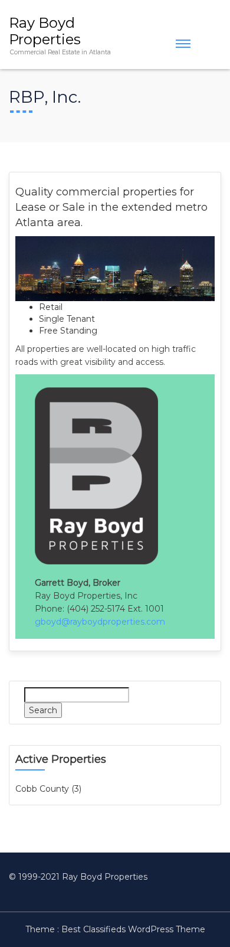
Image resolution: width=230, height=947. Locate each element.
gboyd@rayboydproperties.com (100, 621)
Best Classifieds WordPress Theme (133, 929)
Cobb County (42, 788)
